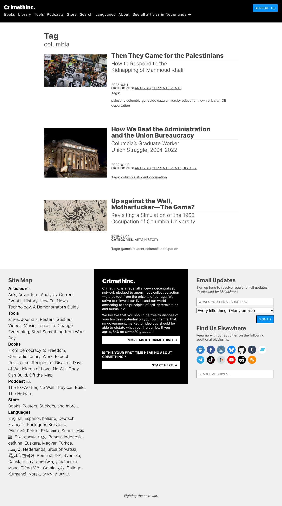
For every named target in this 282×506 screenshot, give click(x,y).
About (123, 14)
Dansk (14, 461)
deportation (120, 105)
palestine (118, 100)
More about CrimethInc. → (153, 340)
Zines (13, 319)
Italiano (49, 418)
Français (16, 424)
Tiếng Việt (31, 467)
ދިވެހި (61, 467)
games (126, 249)
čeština (15, 443)
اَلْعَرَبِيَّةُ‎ (14, 455)
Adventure (28, 294)
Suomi (68, 430)
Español (32, 418)
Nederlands (34, 449)
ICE (223, 100)
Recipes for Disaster (51, 362)
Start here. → (165, 365)
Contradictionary (24, 356)
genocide (149, 100)
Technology (19, 307)
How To (47, 300)
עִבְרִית (28, 461)
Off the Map (41, 375)
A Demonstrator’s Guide (56, 307)
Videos (14, 325)
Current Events (166, 88)
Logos (43, 325)
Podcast (16, 381)
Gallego (73, 467)
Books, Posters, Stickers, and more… (43, 406)
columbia (133, 100)
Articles (16, 288)
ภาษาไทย (44, 461)
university (173, 100)
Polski (33, 430)
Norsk (34, 474)
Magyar (49, 443)
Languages (106, 14)
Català (49, 467)
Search (86, 14)
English (15, 418)
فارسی (14, 449)
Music (29, 325)
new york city (209, 100)
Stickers (64, 319)
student (142, 177)
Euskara (32, 443)
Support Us (265, 8)
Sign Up (265, 319)
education (189, 100)
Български (25, 436)
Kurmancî (17, 474)
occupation (158, 177)
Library (24, 14)
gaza (161, 100)
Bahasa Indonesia (66, 436)
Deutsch (66, 418)
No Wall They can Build (62, 387)
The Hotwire (20, 393)
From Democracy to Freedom (36, 350)
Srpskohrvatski (61, 449)
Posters (47, 319)
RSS (27, 289)
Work (48, 356)
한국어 (28, 455)
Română (44, 455)
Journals (29, 319)
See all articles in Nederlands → (162, 14)
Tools (39, 14)
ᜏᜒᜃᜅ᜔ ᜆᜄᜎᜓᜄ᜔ (56, 474)
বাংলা (58, 455)
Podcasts (55, 14)
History (189, 168)
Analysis (143, 88)
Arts (139, 240)
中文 (42, 436)
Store (72, 14)
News (62, 300)
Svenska (72, 455)
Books (9, 14)
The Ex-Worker (22, 387)
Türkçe (65, 443)
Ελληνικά (50, 430)
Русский (16, 430)
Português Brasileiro (46, 424)
